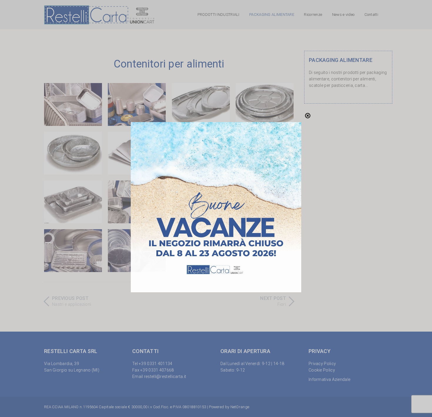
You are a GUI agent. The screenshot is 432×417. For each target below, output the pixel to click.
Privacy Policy (322, 363)
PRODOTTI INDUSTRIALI (218, 14)
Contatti (371, 14)
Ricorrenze (313, 14)
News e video (343, 14)
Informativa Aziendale (329, 379)
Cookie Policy (322, 370)
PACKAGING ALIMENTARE (271, 14)
